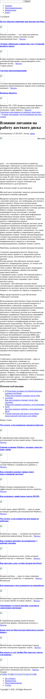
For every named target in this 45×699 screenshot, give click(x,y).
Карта (7, 12)
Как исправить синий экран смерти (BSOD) (19, 496)
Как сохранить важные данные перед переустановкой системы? (17, 473)
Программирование (13, 8)
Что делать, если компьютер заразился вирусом (21, 425)
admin (32, 133)
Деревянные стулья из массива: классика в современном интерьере (19, 606)
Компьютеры (10, 10)
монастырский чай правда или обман (21, 416)
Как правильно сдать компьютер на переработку (22, 585)
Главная (8, 6)
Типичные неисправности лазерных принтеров (20, 112)
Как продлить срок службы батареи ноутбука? (21, 563)
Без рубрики (10, 678)
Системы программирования (13, 71)
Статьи (8, 685)
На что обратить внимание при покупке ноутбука (22, 21)
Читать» (22, 39)
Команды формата (8, 93)
